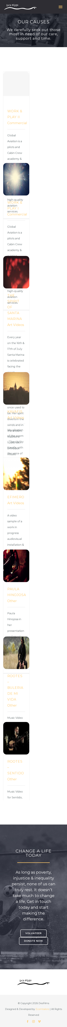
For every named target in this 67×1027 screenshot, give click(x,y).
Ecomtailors (42, 1009)
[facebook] (27, 1021)
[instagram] (33, 1021)
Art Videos (15, 325)
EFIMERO (15, 497)
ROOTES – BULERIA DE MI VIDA (15, 687)
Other (12, 601)
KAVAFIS (14, 412)
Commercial (17, 123)
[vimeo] (39, 1021)
